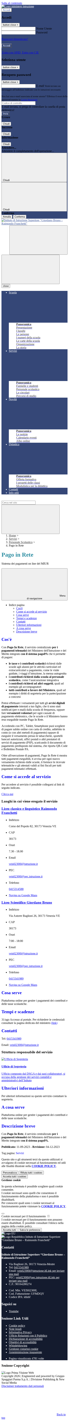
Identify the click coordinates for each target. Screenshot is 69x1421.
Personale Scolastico (21, 542)
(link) (54, 1022)
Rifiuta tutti (31, 1172)
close (6, 286)
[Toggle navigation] (30, 269)
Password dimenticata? (14, 39)
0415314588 (16, 889)
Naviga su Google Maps (23, 895)
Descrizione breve (26, 631)
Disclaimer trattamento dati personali (22, 1386)
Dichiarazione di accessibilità (26, 1338)
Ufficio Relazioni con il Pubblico (28, 1335)
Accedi (6, 10)
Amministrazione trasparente (25, 1352)
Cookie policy (17, 1325)
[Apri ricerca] (38, 240)
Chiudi (6, 123)
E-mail (40, 85)
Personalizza (10, 1172)
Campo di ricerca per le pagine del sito (23, 499)
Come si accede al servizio (31, 611)
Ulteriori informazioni (28, 624)
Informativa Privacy (20, 1332)
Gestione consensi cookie (23, 1348)
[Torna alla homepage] (34, 222)
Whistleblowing (18, 1345)
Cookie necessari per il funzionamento (24, 1216)
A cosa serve (23, 628)
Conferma (20, 216)
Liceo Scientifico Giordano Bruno (26, 902)
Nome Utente (44, 28)
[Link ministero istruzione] (17, 6)
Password (41, 32)
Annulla (7, 216)
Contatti (20, 621)
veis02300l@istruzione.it (23, 863)
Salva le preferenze (30, 1230)
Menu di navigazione (46, 597)
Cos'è (19, 608)
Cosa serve (22, 614)
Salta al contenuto (11, 3)
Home (12, 535)
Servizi (13, 538)
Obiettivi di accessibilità (22, 1342)
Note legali (15, 1329)
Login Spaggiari (29, 99)
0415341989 (16, 978)
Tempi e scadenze (26, 618)
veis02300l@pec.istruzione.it (26, 876)
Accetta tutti (14, 1176)
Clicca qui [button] (7, 794)
